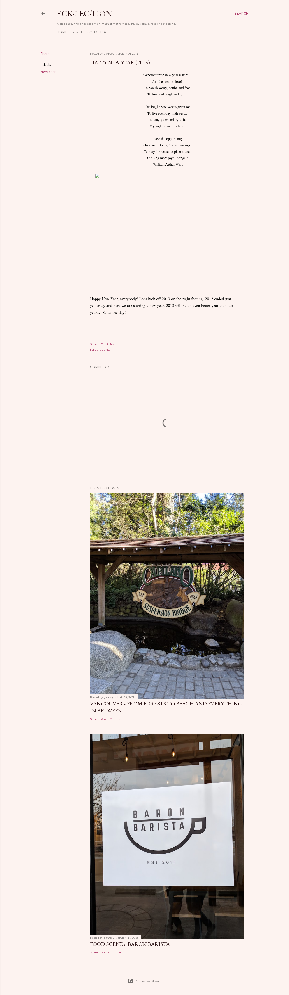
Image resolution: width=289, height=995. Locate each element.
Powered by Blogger (148, 981)
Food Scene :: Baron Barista (130, 944)
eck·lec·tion (84, 13)
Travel (76, 32)
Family (91, 32)
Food (105, 32)
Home (62, 32)
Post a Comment (112, 719)
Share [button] (44, 54)
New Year (48, 72)
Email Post (108, 344)
